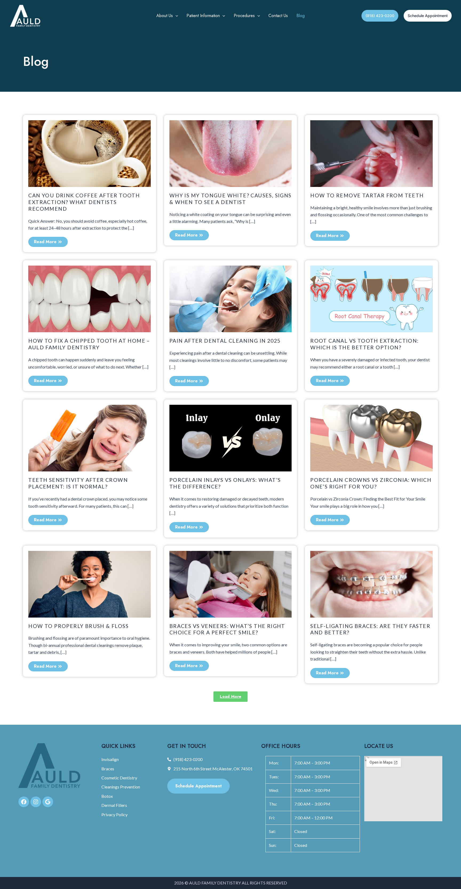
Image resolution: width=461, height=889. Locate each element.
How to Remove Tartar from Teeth (367, 195)
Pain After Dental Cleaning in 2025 (225, 341)
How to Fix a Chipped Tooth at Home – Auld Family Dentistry (89, 344)
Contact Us (278, 16)
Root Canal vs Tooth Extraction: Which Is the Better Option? (364, 344)
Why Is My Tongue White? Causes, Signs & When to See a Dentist (230, 198)
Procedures (244, 16)
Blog (300, 16)
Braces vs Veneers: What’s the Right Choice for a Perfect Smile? (227, 629)
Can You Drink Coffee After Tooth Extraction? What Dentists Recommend (84, 202)
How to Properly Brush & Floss (78, 626)
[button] (175, 15)
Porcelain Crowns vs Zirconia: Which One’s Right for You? (370, 483)
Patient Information (203, 16)
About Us (164, 16)
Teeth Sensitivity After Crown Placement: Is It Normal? (78, 483)
